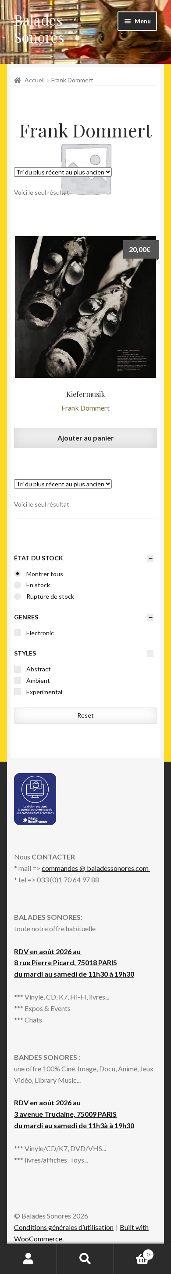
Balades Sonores (39, 28)
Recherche (85, 1259)
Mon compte (28, 1259)
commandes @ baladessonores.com (96, 868)
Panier (132, 1251)
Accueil (35, 80)
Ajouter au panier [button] (85, 437)
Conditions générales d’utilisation (64, 1227)
